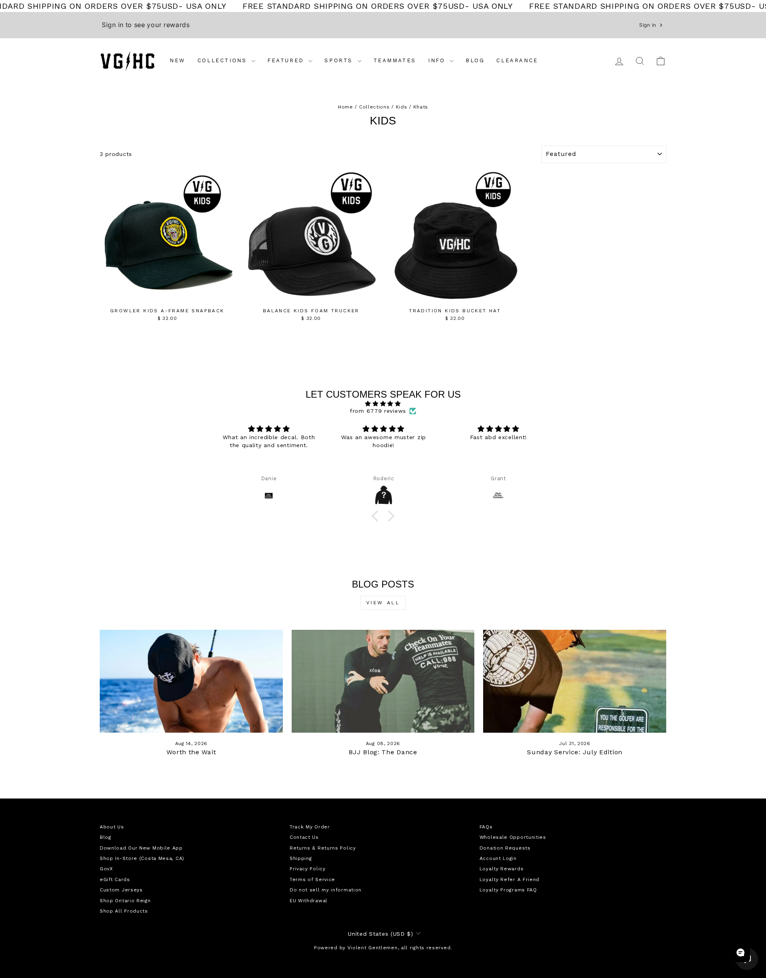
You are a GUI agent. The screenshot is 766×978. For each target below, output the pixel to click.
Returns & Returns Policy (323, 848)
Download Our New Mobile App (141, 848)
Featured (286, 60)
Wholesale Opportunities (513, 837)
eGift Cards (115, 879)
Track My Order (310, 827)
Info (438, 60)
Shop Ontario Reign (125, 900)
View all (383, 602)
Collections (223, 60)
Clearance (517, 60)
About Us (112, 827)
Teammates (394, 60)
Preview (167, 295)
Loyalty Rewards (502, 869)
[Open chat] (740, 952)
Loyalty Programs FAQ (508, 890)
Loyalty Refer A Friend (509, 879)
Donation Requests (505, 848)
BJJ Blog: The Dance (383, 752)
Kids (401, 107)
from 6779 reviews (378, 411)
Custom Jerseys (121, 890)
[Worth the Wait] (191, 681)
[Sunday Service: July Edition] (574, 681)
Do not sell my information (325, 890)
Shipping (301, 858)
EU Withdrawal (309, 900)
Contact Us (304, 837)
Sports (339, 60)
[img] (383, 403)
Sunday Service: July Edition (574, 752)
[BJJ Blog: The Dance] (383, 681)
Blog (475, 60)
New (178, 60)
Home (345, 107)
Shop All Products (124, 911)
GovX (106, 869)
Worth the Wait (191, 752)
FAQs (486, 827)
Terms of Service (312, 879)
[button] (376, 516)
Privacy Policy (308, 869)
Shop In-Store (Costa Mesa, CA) (142, 858)
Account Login (498, 858)
